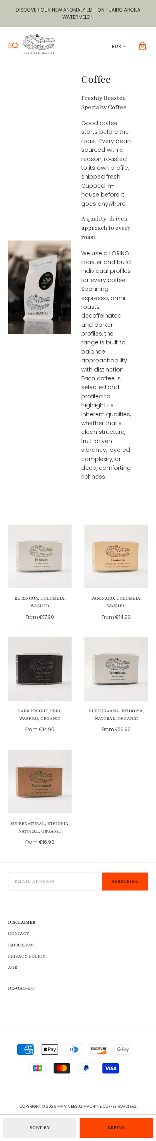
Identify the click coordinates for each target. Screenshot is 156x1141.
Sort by (40, 1128)
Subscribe (125, 881)
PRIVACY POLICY (27, 956)
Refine (116, 1128)
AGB (12, 967)
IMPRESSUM (21, 945)
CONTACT (18, 933)
